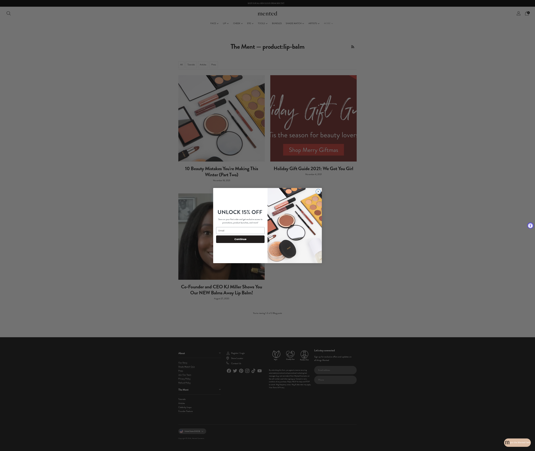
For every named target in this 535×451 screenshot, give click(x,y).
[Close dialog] (318, 191)
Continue (240, 239)
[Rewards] (517, 442)
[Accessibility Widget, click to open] (530, 225)
